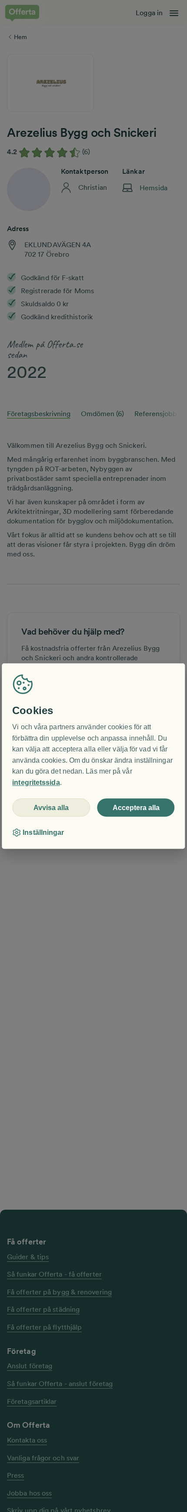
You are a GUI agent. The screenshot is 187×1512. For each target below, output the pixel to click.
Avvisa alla (51, 807)
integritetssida (36, 782)
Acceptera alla (136, 807)
